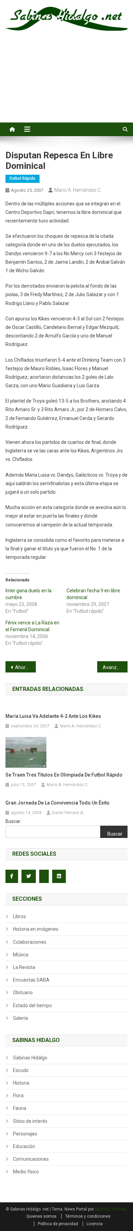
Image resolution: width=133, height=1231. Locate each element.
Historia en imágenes (35, 929)
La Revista (24, 967)
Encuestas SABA (31, 980)
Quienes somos (41, 1216)
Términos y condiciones (87, 1216)
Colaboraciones (29, 942)
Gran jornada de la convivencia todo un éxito (57, 803)
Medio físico (26, 1171)
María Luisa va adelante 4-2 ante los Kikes (53, 716)
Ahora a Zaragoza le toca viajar (25, 667)
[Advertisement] (66, 84)
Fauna (19, 1108)
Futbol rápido (22, 178)
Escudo (21, 1070)
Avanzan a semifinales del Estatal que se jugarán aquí (115, 667)
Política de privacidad (58, 1223)
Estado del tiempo (32, 1005)
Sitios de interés (30, 1121)
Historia (21, 1083)
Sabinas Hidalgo (30, 1057)
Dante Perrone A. (68, 812)
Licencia (95, 1223)
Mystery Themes (111, 1209)
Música (20, 954)
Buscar (12, 821)
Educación (24, 1146)
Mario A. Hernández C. (77, 190)
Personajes (25, 1133)
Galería (20, 1018)
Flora (18, 1095)
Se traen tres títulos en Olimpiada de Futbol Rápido (63, 775)
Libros (19, 916)
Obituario (23, 992)
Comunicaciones (31, 1159)
